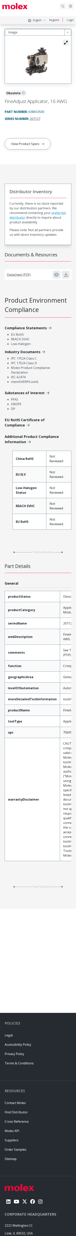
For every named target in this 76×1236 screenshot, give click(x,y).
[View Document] (56, 275)
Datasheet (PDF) (19, 275)
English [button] (37, 20)
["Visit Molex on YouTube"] (16, 1201)
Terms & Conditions (19, 1063)
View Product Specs (25, 144)
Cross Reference (17, 1121)
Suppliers (12, 1140)
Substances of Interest (25, 392)
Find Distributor (16, 1112)
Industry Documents (22, 351)
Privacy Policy (14, 1054)
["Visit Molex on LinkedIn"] (8, 1201)
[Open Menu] (70, 6)
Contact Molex (15, 1103)
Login (70, 20)
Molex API (12, 1131)
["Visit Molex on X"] (25, 1201)
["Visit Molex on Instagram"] (40, 1201)
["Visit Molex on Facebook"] (33, 1201)
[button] (66, 42)
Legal (9, 1035)
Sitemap (11, 1159)
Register (54, 20)
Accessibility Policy (18, 1044)
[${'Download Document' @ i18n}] (66, 275)
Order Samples (15, 1149)
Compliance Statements (26, 328)
